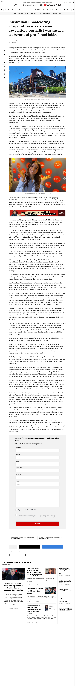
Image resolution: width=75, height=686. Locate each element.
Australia (28, 555)
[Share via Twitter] (4, 55)
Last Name (18, 454)
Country (18, 481)
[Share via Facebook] (4, 51)
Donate (60, 13)
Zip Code (18, 474)
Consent (18, 513)
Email (17, 461)
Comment (18, 487)
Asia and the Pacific (37, 555)
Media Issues (46, 555)
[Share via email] (4, 66)
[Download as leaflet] (4, 70)
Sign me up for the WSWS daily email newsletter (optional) (35, 510)
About (70, 2)
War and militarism (6, 564)
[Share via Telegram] (4, 62)
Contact (65, 2)
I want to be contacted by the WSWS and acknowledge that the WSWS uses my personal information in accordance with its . (37, 517)
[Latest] (5, 10)
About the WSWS (46, 13)
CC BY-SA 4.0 (48, 99)
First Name (19, 447)
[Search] (73, 10)
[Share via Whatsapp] (4, 59)
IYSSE (40, 13)
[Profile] (73, 2)
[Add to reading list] (4, 78)
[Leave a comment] (4, 74)
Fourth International (18, 13)
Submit (37, 523)
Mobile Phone (19, 467)
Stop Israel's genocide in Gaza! (17, 555)
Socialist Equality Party (30, 13)
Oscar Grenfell (13, 41)
